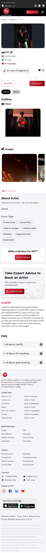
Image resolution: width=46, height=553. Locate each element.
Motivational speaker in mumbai (16, 542)
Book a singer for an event (4, 525)
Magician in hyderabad (33, 536)
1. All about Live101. (13, 344)
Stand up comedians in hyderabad (5, 536)
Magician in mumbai (9, 542)
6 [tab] (12, 191)
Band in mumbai (38, 539)
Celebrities (5, 441)
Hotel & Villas (6, 465)
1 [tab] (3, 148)
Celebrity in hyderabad (28, 536)
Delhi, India (30, 480)
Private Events (7, 454)
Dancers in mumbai (17, 539)
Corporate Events (30, 458)
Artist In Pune (29, 407)
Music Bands (6, 434)
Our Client (5, 404)
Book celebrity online (39, 525)
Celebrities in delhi (36, 542)
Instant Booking (32, 12)
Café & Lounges (7, 461)
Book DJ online (22, 525)
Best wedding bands (3, 550)
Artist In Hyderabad (31, 411)
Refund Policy (6, 418)
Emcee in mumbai (33, 539)
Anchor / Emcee (7, 437)
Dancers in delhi (26, 542)
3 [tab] (6, 191)
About (16, 92)
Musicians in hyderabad (22, 536)
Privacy (4, 414)
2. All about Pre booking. (16, 353)
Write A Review (23, 257)
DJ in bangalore (13, 528)
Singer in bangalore (3, 528)
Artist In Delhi (29, 400)
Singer (3, 430)
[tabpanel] (23, 126)
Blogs (3, 407)
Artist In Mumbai (30, 396)
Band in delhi (32, 542)
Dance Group (28, 437)
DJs (24, 430)
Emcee (12, 20)
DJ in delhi (29, 542)
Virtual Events (28, 465)
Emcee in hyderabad (12, 536)
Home (3, 20)
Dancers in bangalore (8, 528)
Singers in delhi (22, 542)
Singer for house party (9, 550)
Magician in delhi (41, 542)
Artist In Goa (29, 418)
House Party (6, 458)
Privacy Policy (22, 516)
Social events (28, 461)
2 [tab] (5, 191)
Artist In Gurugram (31, 414)
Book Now (37, 83)
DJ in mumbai (21, 539)
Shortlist (8, 83)
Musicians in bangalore (36, 528)
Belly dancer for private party (15, 550)
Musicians (27, 434)
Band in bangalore (31, 528)
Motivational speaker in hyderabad (5, 539)
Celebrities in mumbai (3, 542)
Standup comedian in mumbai (27, 539)
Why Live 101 (6, 396)
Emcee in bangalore (26, 528)
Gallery (6, 92)
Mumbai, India (10, 480)
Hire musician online (26, 525)
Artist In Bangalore (31, 404)
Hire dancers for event (10, 525)
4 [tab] (8, 191)
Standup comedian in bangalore (20, 528)
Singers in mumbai (12, 539)
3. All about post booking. (17, 362)
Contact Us (5, 400)
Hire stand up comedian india (32, 525)
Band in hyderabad (17, 536)
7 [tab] (13, 191)
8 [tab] (15, 191)
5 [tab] (10, 191)
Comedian (27, 441)
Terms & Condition (8, 411)
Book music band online (17, 525)
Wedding (26, 454)
